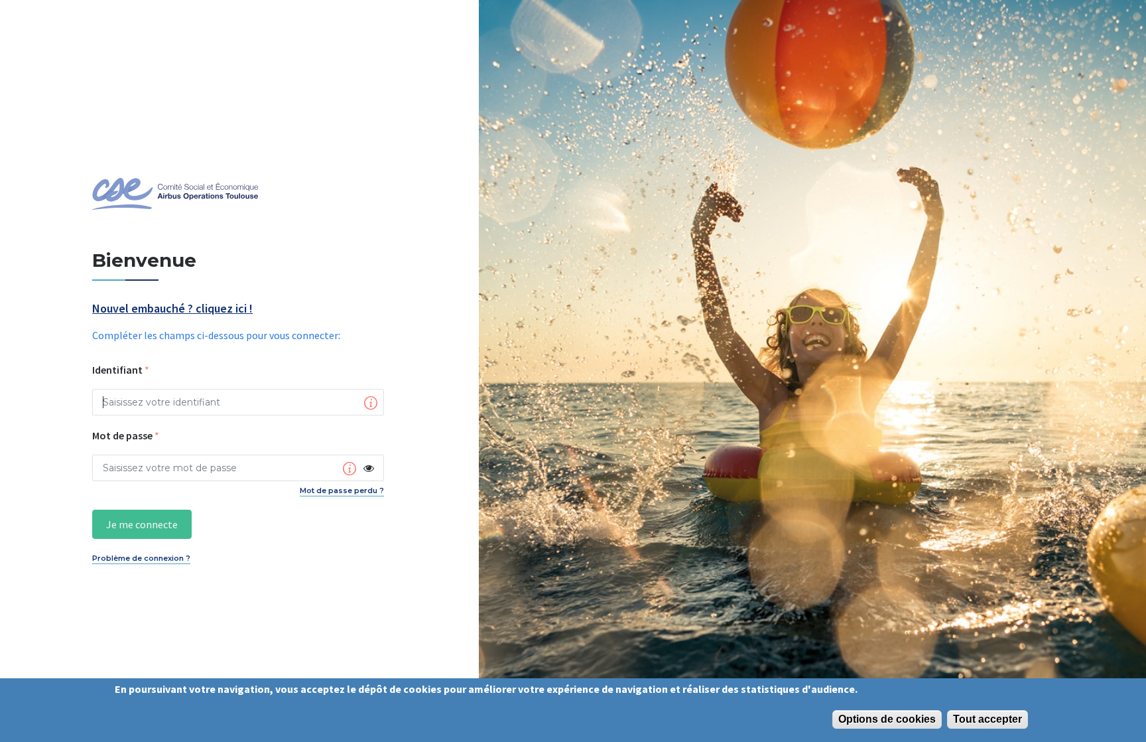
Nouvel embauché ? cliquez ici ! (172, 309)
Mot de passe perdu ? (342, 490)
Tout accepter (987, 719)
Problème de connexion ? (141, 558)
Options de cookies (887, 719)
